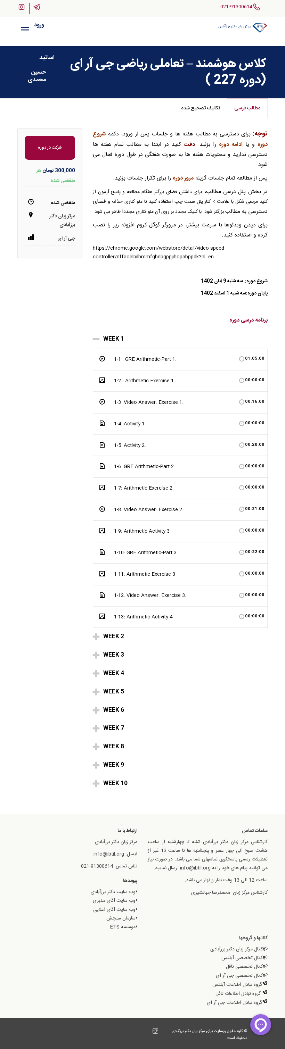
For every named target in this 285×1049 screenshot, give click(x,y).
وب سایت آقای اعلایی (114, 910)
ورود (39, 25)
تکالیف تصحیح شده (200, 108)
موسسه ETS (123, 927)
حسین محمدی (37, 76)
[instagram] (155, 1032)
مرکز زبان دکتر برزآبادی (62, 220)
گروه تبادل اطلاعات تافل (238, 994)
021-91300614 (236, 7)
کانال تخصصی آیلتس (242, 958)
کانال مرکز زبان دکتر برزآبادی (236, 949)
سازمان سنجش (121, 918)
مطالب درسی (247, 108)
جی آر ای (66, 238)
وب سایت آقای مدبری (114, 901)
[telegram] (148, 1032)
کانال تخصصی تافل (244, 967)
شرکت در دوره (50, 147)
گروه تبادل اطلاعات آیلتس (237, 985)
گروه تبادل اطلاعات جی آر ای (234, 1003)
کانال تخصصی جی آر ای (239, 976)
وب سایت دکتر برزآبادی (113, 892)
